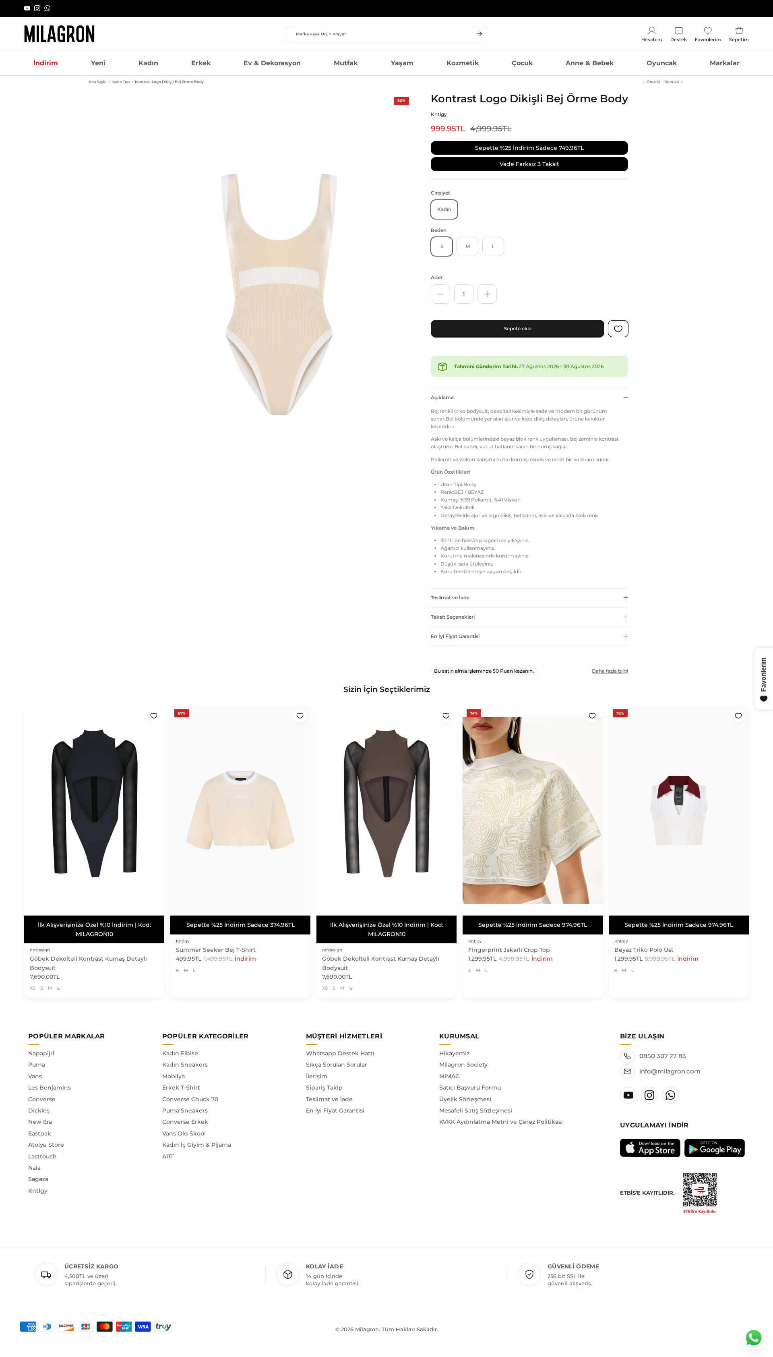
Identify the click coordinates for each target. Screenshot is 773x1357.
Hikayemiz (454, 1044)
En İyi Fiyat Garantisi (455, 636)
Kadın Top (121, 81)
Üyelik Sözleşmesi (465, 1090)
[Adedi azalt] (440, 294)
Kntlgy (439, 114)
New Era (40, 1113)
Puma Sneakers (185, 1101)
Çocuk (522, 63)
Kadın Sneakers (185, 1055)
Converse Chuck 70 (190, 1090)
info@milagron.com (670, 1062)
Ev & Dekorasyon (272, 63)
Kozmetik (462, 63)
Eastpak (39, 1124)
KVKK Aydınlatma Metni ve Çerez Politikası (501, 1113)
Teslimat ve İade (450, 598)
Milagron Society (463, 1055)
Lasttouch (42, 1147)
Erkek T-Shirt (181, 1078)
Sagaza (38, 1170)
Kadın (148, 63)
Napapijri (41, 1044)
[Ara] (479, 33)
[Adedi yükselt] (487, 294)
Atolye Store (46, 1135)
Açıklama (442, 397)
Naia (34, 1158)
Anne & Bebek (590, 63)
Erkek (201, 63)
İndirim (45, 63)
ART (168, 1147)
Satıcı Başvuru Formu (470, 1078)
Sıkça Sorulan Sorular (336, 1055)
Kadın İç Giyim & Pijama (196, 1135)
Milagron (367, 1320)
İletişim (316, 1067)
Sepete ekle (517, 328)
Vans (35, 1067)
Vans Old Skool (184, 1124)
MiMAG (449, 1067)
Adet (436, 277)
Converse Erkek (185, 1113)
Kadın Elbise (180, 1044)
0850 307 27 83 (662, 1047)
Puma (36, 1055)
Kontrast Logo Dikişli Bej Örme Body (169, 81)
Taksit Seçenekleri (453, 617)
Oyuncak (662, 63)
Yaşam (402, 63)
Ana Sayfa (97, 81)
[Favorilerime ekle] (153, 715)
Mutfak (346, 63)
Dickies (39, 1101)
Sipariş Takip (324, 1078)
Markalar (725, 63)
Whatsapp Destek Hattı (340, 1044)
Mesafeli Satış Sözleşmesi (475, 1101)
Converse (42, 1090)
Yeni (98, 63)
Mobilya (173, 1067)
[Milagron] (59, 34)
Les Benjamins (49, 1078)
